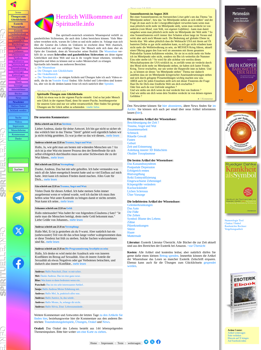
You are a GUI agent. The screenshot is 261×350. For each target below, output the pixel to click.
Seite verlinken (234, 335)
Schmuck (133, 132)
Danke (18, 138)
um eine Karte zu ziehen (91, 331)
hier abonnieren (172, 105)
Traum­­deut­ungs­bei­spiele (59, 321)
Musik (18, 82)
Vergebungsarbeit (234, 229)
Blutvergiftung (136, 174)
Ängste (18, 48)
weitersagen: (134, 343)
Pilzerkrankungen (137, 225)
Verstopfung (66, 164)
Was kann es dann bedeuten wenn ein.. (61, 280)
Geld (18, 78)
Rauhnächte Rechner (235, 226)
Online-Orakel (18, 106)
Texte (120, 343)
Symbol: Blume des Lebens (143, 218)
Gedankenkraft (18, 34)
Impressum (18, 126)
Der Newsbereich (47, 77)
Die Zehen (133, 215)
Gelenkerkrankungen (140, 205)
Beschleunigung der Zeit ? (143, 122)
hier (138, 112)
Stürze (131, 229)
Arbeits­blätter (18, 89)
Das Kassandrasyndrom (141, 163)
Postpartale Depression (141, 167)
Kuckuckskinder (137, 187)
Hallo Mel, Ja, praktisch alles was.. (63, 293)
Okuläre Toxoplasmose (141, 153)
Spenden (108, 83)
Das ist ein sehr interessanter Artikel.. (65, 284)
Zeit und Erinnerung (139, 146)
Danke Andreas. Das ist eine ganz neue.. (61, 276)
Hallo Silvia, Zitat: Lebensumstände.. (64, 306)
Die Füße (133, 211)
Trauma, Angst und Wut (78, 142)
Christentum (18, 54)
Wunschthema (18, 130)
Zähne (131, 222)
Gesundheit (18, 41)
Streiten (66, 124)
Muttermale (134, 235)
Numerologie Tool (234, 220)
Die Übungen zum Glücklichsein (55, 70)
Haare (131, 232)
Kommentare (18, 134)
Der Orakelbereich (48, 74)
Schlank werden (18, 110)
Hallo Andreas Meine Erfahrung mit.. (61, 289)
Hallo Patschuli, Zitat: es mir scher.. (63, 271)
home (18, 12)
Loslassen (18, 51)
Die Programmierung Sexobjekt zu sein (86, 248)
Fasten (131, 139)
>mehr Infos (92, 107)
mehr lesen (112, 135)
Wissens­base (110, 51)
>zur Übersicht (196, 245)
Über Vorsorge (136, 194)
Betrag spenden (169, 255)
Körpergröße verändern (141, 184)
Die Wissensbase (46, 67)
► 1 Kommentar (205, 99)
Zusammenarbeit (137, 129)
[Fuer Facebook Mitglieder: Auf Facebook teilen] (158, 343)
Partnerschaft (18, 65)
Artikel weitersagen (236, 333)
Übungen (81, 321)
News (18, 98)
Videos (18, 122)
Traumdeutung (18, 68)
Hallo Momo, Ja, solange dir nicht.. (63, 302)
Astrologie (18, 72)
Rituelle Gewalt (136, 136)
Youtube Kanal (60, 80)
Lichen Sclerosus (137, 191)
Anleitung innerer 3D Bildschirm (147, 150)
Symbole (18, 58)
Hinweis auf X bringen (238, 338)
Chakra (229, 223)
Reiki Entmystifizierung (141, 177)
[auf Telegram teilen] (146, 343)
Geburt (131, 143)
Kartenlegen (18, 75)
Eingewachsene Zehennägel (144, 181)
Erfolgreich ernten (138, 170)
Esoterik (18, 30)
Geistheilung (18, 37)
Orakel (92, 321)
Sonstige (18, 85)
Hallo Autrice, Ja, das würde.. (60, 298)
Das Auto (133, 208)
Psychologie (18, 44)
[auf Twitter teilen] (152, 343)
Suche (18, 117)
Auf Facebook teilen (237, 341)
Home (93, 343)
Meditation (18, 61)
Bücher (18, 93)
